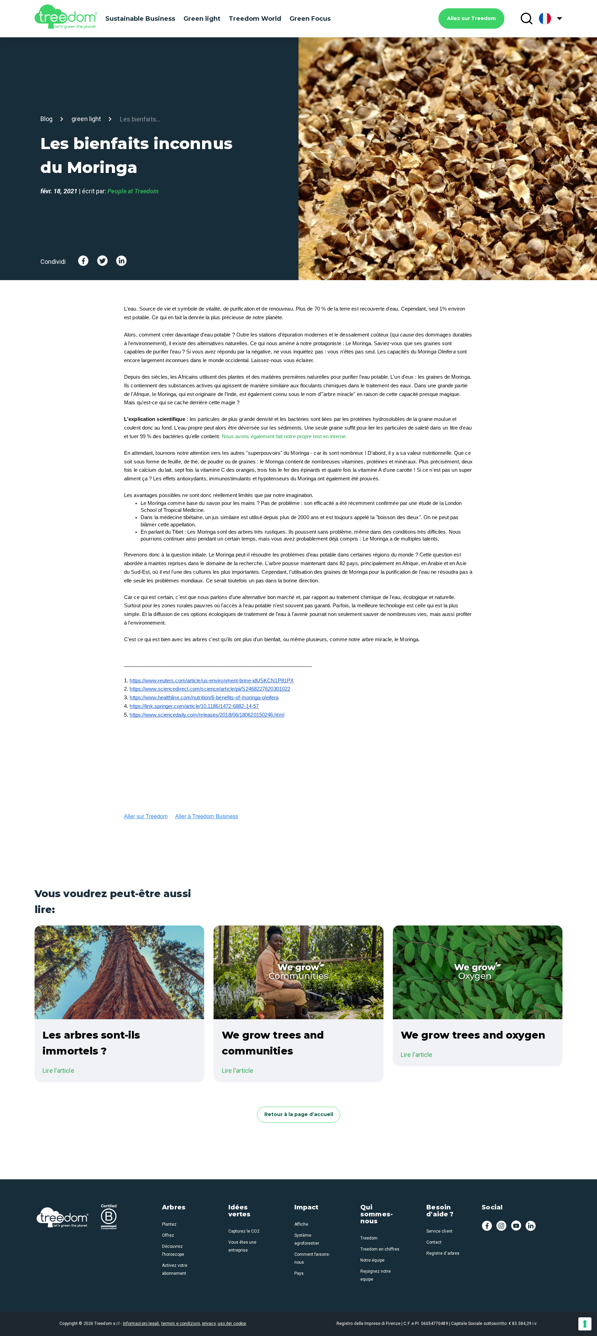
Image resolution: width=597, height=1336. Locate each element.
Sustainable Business (140, 18)
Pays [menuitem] (299, 1273)
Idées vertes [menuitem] (239, 1211)
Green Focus (310, 18)
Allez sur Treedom (471, 18)
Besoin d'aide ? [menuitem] (439, 1211)
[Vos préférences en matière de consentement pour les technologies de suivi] (584, 1323)
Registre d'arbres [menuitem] (442, 1253)
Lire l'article (58, 1070)
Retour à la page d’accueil (298, 1114)
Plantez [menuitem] (169, 1224)
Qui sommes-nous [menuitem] (376, 1214)
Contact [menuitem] (434, 1242)
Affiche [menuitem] (301, 1224)
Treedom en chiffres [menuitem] (379, 1249)
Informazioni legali (141, 1323)
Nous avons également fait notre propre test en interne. (284, 436)
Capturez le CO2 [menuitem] (243, 1231)
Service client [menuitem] (439, 1231)
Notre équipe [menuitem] (372, 1260)
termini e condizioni (180, 1323)
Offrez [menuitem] (168, 1235)
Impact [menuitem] (306, 1207)
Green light (201, 18)
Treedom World (255, 18)
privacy (209, 1323)
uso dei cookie (232, 1323)
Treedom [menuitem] (369, 1238)
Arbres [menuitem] (174, 1207)
